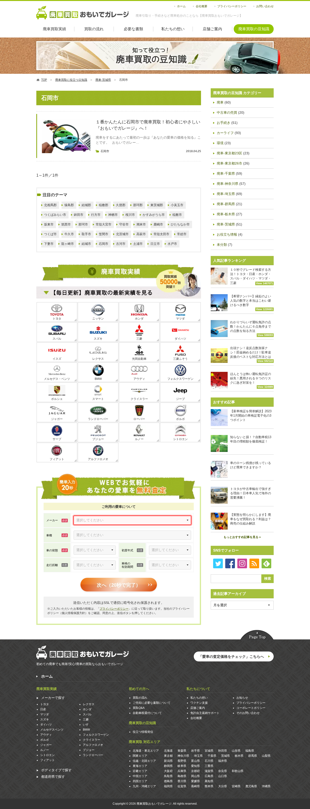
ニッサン (98, 318)
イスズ (57, 358)
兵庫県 (182, 771)
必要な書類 (133, 29)
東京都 (168, 755)
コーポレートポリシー (250, 708)
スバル (57, 338)
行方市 (96, 215)
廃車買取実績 (54, 29)
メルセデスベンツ (51, 729)
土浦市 (138, 244)
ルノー (139, 439)
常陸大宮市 (103, 224)
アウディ (139, 379)
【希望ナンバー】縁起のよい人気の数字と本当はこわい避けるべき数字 (251, 302)
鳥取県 (168, 776)
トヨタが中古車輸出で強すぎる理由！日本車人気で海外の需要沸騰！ (250, 493)
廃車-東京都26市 (229, 163)
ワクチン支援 (199, 702)
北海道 (168, 750)
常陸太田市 (161, 234)
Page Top (257, 635)
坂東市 (49, 224)
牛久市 (69, 234)
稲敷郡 (103, 205)
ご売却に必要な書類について (151, 702)
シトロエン (180, 439)
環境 (220, 143)
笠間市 (103, 234)
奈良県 (222, 771)
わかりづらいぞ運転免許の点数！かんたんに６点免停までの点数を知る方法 (251, 328)
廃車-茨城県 (226, 224)
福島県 (249, 750)
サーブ (57, 439)
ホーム (181, 6)
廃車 (220, 102)
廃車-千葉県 (226, 173)
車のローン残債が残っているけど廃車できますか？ (250, 465)
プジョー (98, 439)
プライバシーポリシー (231, 6)
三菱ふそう (180, 358)
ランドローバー (98, 419)
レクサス (98, 358)
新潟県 (168, 761)
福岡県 (168, 786)
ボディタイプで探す (56, 770)
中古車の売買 (227, 112)
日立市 (155, 244)
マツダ (180, 318)
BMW (98, 379)
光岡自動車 (139, 358)
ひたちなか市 (180, 224)
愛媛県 (195, 781)
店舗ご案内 (212, 29)
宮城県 (209, 750)
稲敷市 (177, 215)
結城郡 (86, 205)
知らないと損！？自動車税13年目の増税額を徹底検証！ (250, 439)
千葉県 (212, 755)
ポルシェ (57, 399)
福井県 (222, 761)
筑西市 (66, 224)
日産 (43, 709)
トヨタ (57, 318)
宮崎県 (236, 786)
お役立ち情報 (227, 234)
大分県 (222, 786)
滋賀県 (209, 771)
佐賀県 (182, 786)
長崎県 (195, 786)
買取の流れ (94, 29)
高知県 (209, 781)
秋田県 (222, 750)
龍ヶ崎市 (67, 244)
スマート (98, 399)
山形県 (236, 750)
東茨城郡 (156, 205)
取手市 (86, 234)
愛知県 (195, 766)
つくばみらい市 (55, 215)
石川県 (209, 761)
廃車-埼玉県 (226, 194)
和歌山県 (237, 771)
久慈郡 (120, 205)
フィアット (57, 459)
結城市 (86, 244)
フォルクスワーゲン (180, 379)
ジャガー (57, 419)
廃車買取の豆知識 (253, 29)
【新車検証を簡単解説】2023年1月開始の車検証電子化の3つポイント (250, 415)
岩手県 (195, 750)
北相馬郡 (50, 205)
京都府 (195, 771)
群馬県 (252, 755)
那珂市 (83, 224)
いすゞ (87, 724)
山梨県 (266, 755)
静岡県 (168, 766)
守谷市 (124, 224)
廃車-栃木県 (226, 214)
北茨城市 (122, 234)
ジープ (180, 399)
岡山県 (195, 776)
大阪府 (168, 771)
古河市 (120, 244)
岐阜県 (182, 766)
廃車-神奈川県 (227, 184)
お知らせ (242, 697)
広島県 (209, 776)
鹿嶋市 (158, 224)
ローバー (139, 419)
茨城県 (225, 755)
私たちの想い (173, 29)
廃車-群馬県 (226, 204)
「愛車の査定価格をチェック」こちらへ (231, 656)
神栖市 (113, 215)
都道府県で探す (53, 777)
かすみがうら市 (154, 215)
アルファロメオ (98, 459)
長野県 (182, 761)
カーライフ (225, 133)
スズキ (98, 338)
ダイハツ (180, 338)
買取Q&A (139, 708)
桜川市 (130, 215)
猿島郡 (69, 205)
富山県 (195, 761)
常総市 (181, 234)
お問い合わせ (265, 6)
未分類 (222, 245)
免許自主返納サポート (204, 713)
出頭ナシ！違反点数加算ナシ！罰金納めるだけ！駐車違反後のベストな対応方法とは (251, 354)
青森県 (182, 750)
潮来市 (141, 224)
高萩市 (141, 234)
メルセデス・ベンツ (57, 379)
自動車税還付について (147, 713)
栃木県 (239, 755)
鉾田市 (78, 215)
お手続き (223, 123)
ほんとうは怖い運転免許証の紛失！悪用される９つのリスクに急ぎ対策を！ (251, 380)
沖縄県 (266, 786)
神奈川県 (183, 755)
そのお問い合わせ (248, 713)
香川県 (182, 781)
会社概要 (201, 6)
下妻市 (49, 244)
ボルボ (180, 419)
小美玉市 (177, 205)
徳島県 (168, 781)
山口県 (222, 776)
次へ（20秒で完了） (119, 585)
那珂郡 (138, 205)
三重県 (209, 766)
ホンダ (139, 318)
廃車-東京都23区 (229, 153)
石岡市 (105, 151)
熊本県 (209, 786)
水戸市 (172, 244)
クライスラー (139, 399)
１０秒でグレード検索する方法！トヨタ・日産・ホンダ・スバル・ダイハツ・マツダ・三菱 (251, 276)
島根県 (182, 776)
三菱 (139, 338)
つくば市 (50, 234)
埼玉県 (198, 755)
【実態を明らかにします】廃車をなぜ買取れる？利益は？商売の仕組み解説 (250, 519)
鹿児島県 (251, 786)
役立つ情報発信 (143, 732)
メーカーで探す (53, 698)
